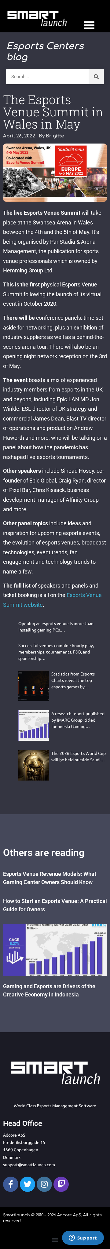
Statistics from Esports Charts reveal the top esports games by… (73, 680)
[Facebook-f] (10, 1184)
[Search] (96, 76)
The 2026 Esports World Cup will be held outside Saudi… (78, 756)
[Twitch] (61, 1184)
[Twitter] (27, 1184)
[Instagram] (44, 1184)
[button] (55, 1239)
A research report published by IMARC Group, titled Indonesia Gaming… (78, 720)
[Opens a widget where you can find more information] (83, 1238)
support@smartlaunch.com (29, 1164)
